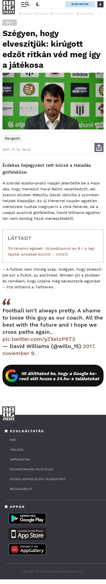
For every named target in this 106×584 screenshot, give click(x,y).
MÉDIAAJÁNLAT (21, 489)
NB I (9, 22)
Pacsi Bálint (64, 13)
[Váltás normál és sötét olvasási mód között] (38, 4)
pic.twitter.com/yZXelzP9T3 (38, 339)
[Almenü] (25, 4)
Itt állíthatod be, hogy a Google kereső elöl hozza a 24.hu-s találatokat (59, 376)
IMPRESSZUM (20, 459)
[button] (100, 13)
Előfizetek (80, 4)
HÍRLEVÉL (17, 449)
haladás (87, 13)
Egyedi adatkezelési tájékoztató (38, 479)
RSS (13, 440)
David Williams (35, 13)
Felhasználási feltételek (31, 469)
